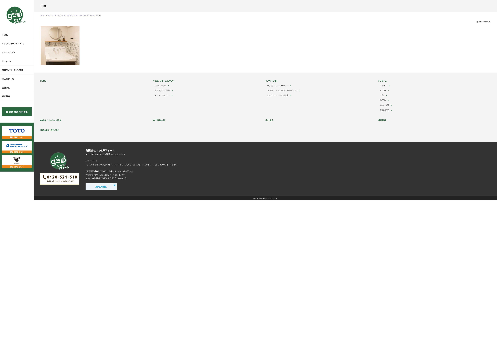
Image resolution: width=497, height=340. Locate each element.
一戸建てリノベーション (277, 85)
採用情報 (6, 96)
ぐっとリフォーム (16, 15)
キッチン (383, 85)
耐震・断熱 (384, 110)
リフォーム (6, 61)
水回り (383, 90)
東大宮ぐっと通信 (162, 90)
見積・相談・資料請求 (18, 111)
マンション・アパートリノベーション (282, 90)
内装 (382, 95)
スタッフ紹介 (160, 85)
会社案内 (6, 87)
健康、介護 (384, 105)
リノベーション (8, 52)
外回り (383, 100)
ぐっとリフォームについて (13, 43)
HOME (5, 34)
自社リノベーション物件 (12, 69)
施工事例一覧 (8, 78)
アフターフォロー (162, 95)
